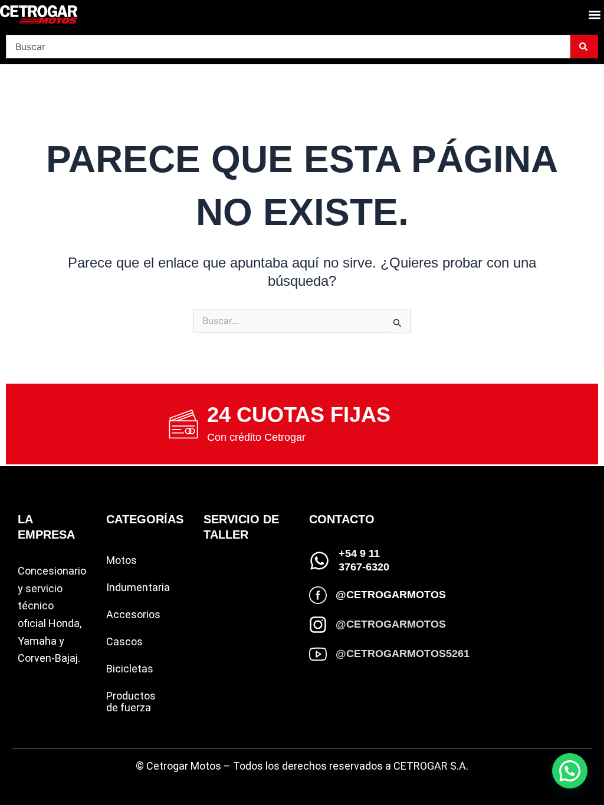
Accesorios (133, 614)
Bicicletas (129, 668)
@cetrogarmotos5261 (403, 653)
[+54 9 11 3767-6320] (319, 560)
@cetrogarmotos (391, 595)
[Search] (584, 46)
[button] (594, 14)
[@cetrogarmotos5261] (318, 654)
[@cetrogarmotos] (318, 595)
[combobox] (288, 46)
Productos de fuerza (131, 701)
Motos (121, 560)
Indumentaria (138, 587)
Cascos (124, 641)
